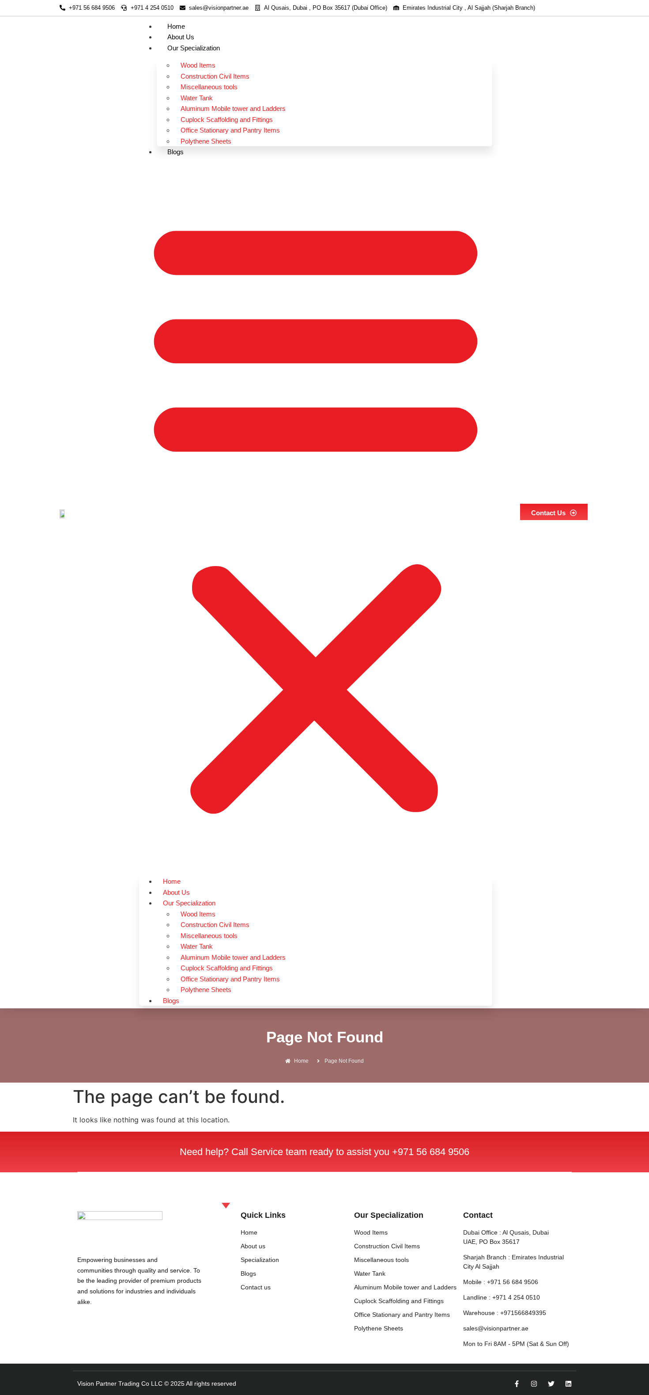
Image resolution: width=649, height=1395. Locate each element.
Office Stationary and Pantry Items (230, 130)
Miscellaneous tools (209, 87)
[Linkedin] (568, 1383)
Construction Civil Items (215, 76)
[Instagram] (534, 1383)
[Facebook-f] (516, 1383)
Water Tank (197, 98)
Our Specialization (193, 48)
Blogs (175, 152)
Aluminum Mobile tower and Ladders (233, 108)
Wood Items (198, 65)
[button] (315, 513)
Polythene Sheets (206, 141)
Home (176, 26)
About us (180, 37)
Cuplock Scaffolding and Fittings (227, 119)
